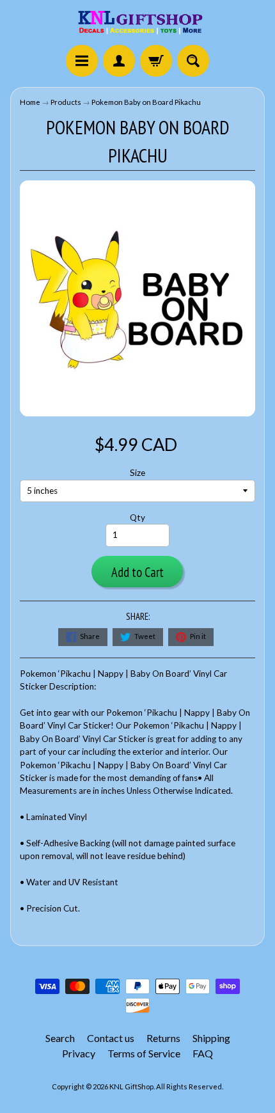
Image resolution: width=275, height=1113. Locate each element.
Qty (137, 517)
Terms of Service (143, 1053)
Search (60, 1038)
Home (30, 102)
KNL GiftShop (131, 1086)
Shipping (211, 1038)
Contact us (110, 1038)
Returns (163, 1038)
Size (137, 473)
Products (66, 102)
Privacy (78, 1053)
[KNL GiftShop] (137, 24)
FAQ (202, 1053)
